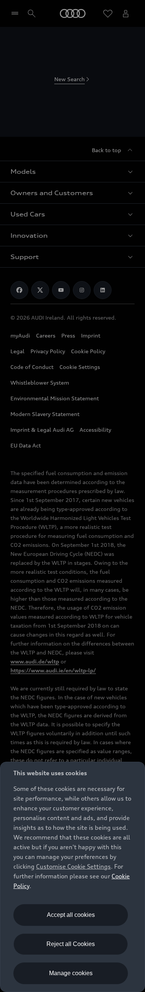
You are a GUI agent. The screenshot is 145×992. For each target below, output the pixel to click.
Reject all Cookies (70, 944)
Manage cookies (71, 973)
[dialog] (72, 877)
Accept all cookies (71, 915)
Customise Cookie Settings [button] (73, 866)
